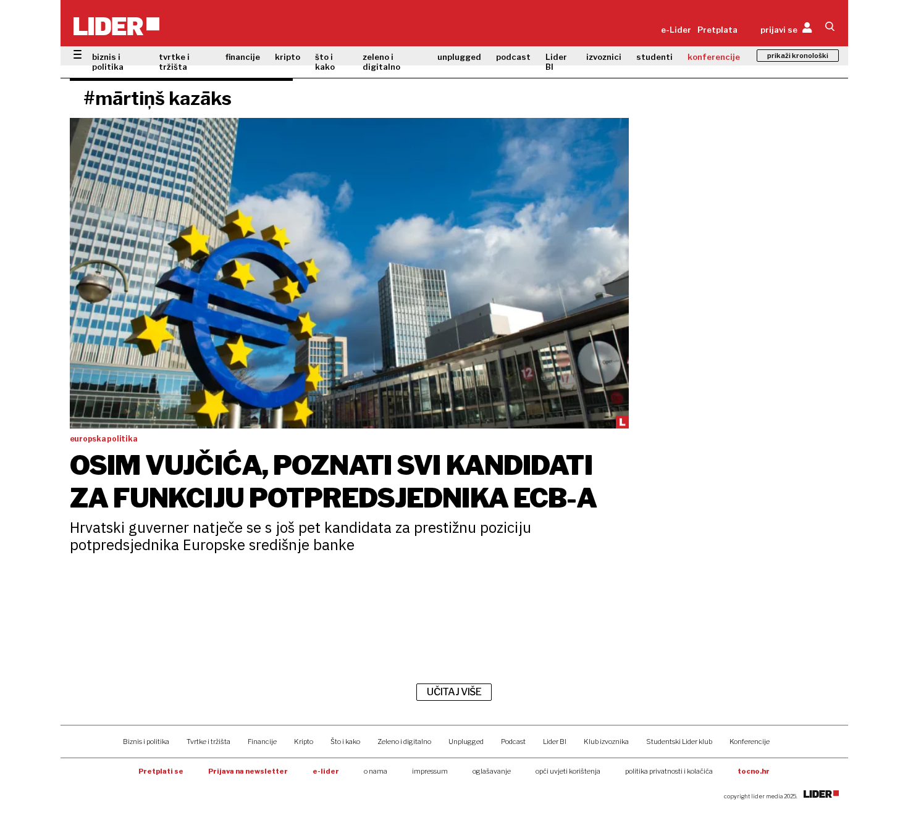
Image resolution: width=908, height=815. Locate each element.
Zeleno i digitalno (404, 741)
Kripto (303, 741)
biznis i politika (108, 62)
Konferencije (749, 741)
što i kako (325, 62)
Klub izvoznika (606, 741)
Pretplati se (160, 771)
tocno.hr (754, 771)
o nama (375, 771)
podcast (513, 57)
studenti (654, 57)
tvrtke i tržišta (174, 62)
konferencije (713, 57)
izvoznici (603, 57)
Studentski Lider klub (679, 741)
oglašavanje (492, 771)
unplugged (459, 57)
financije (242, 57)
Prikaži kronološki (797, 55)
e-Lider (676, 30)
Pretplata (717, 30)
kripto (287, 57)
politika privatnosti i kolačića (669, 771)
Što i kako (345, 741)
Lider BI (556, 62)
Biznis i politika (146, 741)
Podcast (513, 741)
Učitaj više (454, 692)
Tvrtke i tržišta (208, 741)
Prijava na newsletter (248, 771)
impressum (430, 771)
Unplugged (466, 741)
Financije (262, 741)
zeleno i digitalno (381, 62)
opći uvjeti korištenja (568, 771)
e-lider (326, 771)
